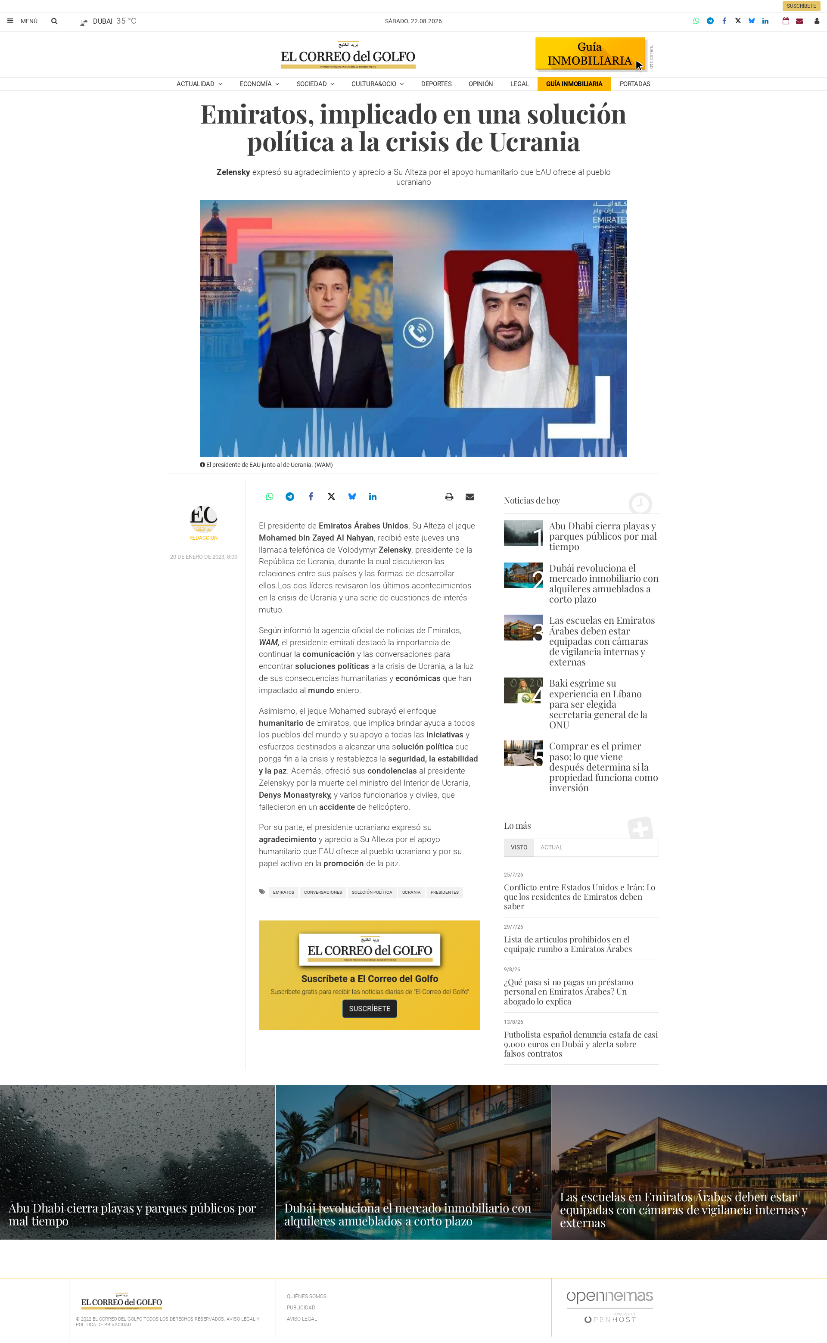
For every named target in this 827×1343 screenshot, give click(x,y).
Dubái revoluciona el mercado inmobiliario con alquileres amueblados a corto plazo (604, 583)
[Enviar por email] (470, 496)
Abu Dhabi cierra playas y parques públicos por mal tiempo (603, 536)
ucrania (411, 892)
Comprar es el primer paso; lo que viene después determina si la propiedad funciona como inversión (603, 766)
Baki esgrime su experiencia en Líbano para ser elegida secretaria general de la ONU (598, 703)
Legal (519, 84)
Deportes (436, 84)
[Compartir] (696, 21)
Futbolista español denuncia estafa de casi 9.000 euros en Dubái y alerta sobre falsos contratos (581, 1044)
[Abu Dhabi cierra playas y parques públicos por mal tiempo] (523, 533)
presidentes (445, 892)
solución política (372, 892)
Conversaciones (323, 892)
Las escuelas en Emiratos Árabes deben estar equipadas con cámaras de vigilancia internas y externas (602, 640)
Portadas (635, 84)
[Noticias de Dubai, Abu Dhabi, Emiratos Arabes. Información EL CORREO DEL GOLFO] (348, 55)
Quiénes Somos (306, 1296)
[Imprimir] (449, 496)
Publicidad (301, 1308)
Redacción (204, 538)
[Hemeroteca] (786, 21)
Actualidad (196, 84)
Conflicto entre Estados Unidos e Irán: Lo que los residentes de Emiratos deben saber (580, 896)
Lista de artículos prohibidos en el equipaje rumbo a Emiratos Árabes (568, 943)
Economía (256, 84)
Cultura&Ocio (374, 84)
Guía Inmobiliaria (574, 84)
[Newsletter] (799, 21)
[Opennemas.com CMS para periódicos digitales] (610, 1307)
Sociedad (312, 84)
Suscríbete (801, 6)
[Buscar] (54, 20)
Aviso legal (302, 1319)
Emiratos (283, 892)
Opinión (481, 84)
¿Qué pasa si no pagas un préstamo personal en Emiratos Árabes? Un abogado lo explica (569, 991)
